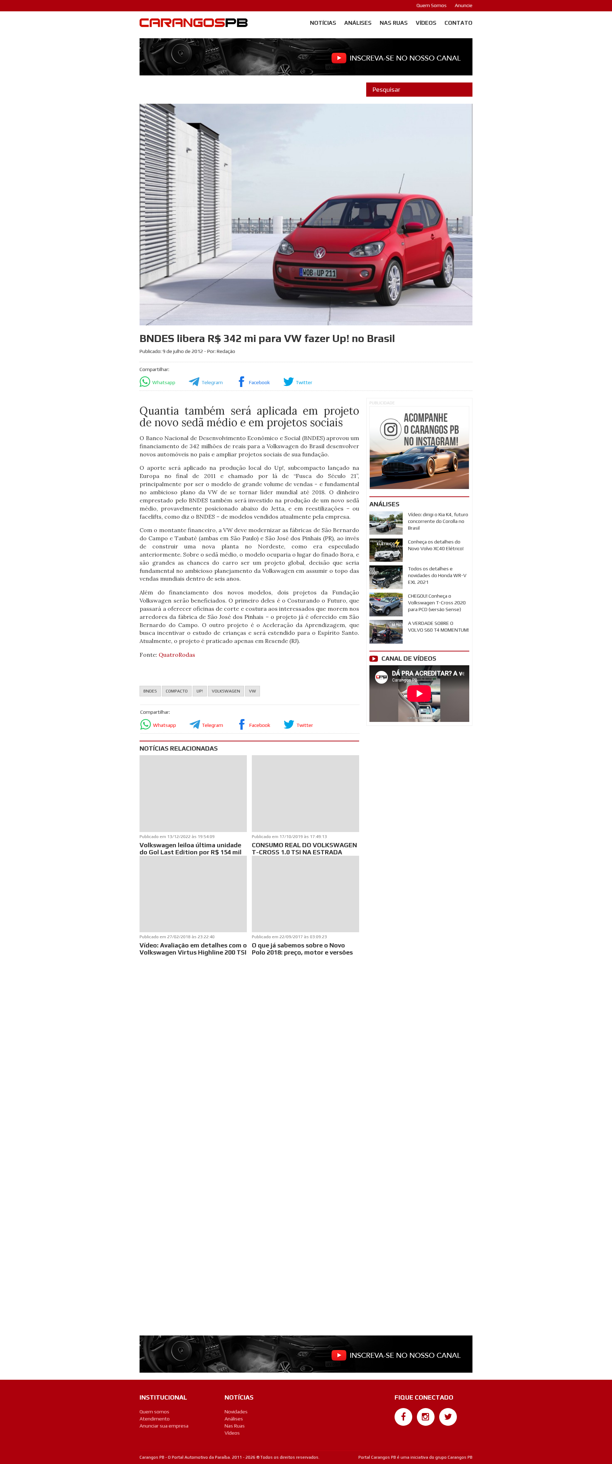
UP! (200, 691)
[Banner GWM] (419, 447)
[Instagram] (426, 1417)
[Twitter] (448, 1417)
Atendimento (155, 1419)
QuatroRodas (177, 654)
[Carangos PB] (194, 24)
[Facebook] (403, 1417)
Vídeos (426, 22)
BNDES (150, 691)
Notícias (323, 22)
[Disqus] (249, 1051)
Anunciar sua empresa (164, 1426)
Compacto (177, 691)
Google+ (404, 1429)
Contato (458, 22)
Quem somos (154, 1411)
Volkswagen (226, 691)
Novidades (236, 1411)
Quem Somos (431, 5)
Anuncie (463, 5)
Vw (252, 691)
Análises (358, 22)
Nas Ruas (394, 22)
